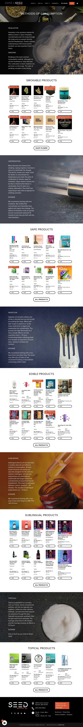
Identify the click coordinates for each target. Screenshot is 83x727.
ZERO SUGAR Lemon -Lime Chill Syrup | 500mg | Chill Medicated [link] (38, 533)
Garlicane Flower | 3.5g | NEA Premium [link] (50, 98)
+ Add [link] (12, 111)
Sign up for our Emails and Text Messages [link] (61, 706)
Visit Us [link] (40, 3)
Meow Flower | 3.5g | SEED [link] (26, 127)
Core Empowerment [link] (28, 725)
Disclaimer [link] (69, 714)
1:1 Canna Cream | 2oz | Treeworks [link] (38, 665)
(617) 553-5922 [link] (40, 708)
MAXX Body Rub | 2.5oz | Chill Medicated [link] (14, 666)
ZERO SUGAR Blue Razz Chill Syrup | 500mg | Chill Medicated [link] (65, 537)
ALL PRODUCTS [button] (41, 299)
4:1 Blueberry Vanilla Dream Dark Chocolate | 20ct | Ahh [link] (14, 423)
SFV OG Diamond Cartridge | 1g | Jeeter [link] (50, 278)
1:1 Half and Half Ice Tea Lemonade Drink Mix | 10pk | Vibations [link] (38, 392)
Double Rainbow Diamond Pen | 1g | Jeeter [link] (26, 278)
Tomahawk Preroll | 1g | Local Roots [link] (14, 127)
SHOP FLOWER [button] (41, 148)
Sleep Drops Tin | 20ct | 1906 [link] (64, 425)
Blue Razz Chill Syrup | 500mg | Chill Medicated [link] (13, 533)
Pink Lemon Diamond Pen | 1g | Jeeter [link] (50, 247)
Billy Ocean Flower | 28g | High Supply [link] (38, 127)
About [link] (46, 3)
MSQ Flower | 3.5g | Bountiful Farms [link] (38, 97)
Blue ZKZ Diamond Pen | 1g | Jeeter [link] (64, 250)
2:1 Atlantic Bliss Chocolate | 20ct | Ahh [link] (26, 422)
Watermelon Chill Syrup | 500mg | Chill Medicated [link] (26, 533)
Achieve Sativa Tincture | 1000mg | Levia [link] (38, 562)
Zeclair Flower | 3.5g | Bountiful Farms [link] (63, 101)
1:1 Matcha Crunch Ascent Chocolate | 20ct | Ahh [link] (64, 395)
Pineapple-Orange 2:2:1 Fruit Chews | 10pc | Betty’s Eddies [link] (50, 392)
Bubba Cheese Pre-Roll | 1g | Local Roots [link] (14, 98)
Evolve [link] (33, 3)
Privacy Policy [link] (66, 712)
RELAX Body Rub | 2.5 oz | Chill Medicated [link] (50, 666)
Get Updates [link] (64, 3)
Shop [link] (72, 3)
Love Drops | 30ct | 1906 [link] (26, 391)
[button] (11, 713)
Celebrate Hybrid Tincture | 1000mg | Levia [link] (26, 562)
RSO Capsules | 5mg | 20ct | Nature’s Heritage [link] (14, 392)
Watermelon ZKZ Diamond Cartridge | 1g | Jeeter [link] (14, 278)
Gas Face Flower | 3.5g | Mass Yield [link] (65, 131)
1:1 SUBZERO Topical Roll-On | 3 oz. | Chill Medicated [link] (65, 669)
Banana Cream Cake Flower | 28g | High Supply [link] (50, 128)
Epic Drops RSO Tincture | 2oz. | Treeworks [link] (13, 562)
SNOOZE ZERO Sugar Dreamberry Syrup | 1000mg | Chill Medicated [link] (64, 566)
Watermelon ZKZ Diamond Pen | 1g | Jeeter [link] (38, 278)
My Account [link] (58, 712)
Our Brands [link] (55, 3)
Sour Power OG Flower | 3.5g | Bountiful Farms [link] (25, 98)
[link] (77, 3)
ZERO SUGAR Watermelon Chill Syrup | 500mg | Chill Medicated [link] (50, 563)
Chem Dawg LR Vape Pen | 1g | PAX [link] (26, 246)
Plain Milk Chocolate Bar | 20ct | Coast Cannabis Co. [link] (49, 423)
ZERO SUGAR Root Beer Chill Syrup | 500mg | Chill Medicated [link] (50, 533)
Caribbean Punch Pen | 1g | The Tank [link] (38, 246)
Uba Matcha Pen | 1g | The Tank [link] (64, 281)
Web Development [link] (51, 725)
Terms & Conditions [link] (60, 714)
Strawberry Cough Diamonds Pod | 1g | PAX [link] (14, 247)
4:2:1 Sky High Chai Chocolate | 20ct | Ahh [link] (38, 423)
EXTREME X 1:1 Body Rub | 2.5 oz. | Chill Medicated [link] (26, 666)
